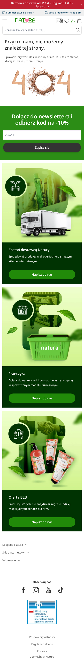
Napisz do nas (42, 274)
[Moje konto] (73, 21)
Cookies (42, 651)
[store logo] (25, 20)
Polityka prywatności (42, 637)
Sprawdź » (42, 6)
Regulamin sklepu (42, 644)
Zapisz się (42, 147)
